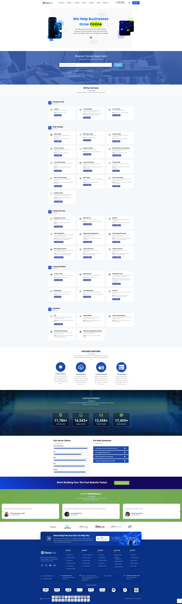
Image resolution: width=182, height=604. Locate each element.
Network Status (134, 563)
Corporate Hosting (71, 568)
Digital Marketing (119, 561)
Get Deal (136, 2)
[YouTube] (50, 565)
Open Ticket (134, 560)
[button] (58, 115)
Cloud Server (102, 563)
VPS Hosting (101, 555)
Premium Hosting (71, 557)
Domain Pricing (86, 560)
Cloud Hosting (70, 566)
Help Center (133, 555)
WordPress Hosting (71, 563)
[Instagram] (46, 565)
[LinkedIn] (54, 565)
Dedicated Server (103, 560)
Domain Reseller (86, 563)
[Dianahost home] (47, 3)
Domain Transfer (87, 557)
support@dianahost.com (48, 576)
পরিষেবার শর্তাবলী (109, 576)
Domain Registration (87, 555)
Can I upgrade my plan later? (102, 452)
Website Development (118, 558)
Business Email (118, 555)
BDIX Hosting (69, 560)
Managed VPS (102, 557)
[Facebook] (42, 565)
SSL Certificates (86, 566)
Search (118, 65)
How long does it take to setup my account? (106, 448)
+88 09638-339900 (47, 578)
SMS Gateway (118, 564)
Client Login (133, 566)
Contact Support (135, 557)
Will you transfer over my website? (104, 456)
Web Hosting (70, 555)
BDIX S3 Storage (102, 566)
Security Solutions (119, 567)
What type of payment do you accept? (105, 461)
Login (129, 2)
